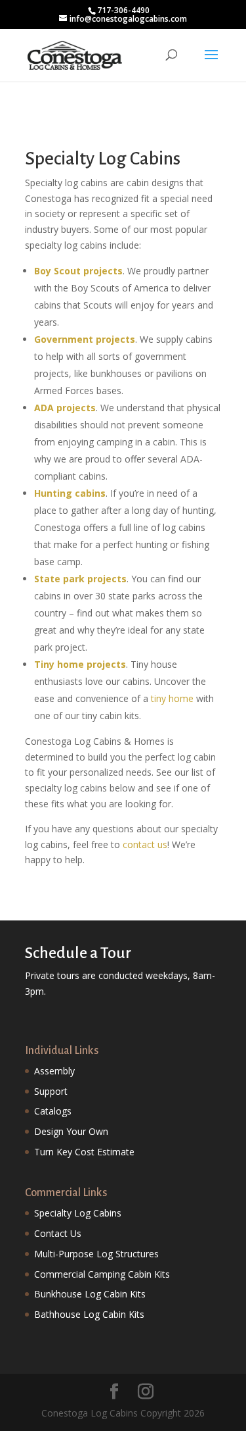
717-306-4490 (123, 10)
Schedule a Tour (78, 952)
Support (51, 1091)
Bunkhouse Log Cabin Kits (90, 1294)
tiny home (172, 698)
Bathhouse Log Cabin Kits (89, 1314)
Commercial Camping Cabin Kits (102, 1274)
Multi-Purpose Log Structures (96, 1253)
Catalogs (53, 1111)
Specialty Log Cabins (77, 1213)
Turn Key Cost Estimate (84, 1151)
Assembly (54, 1071)
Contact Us (57, 1233)
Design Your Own (71, 1131)
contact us (145, 844)
